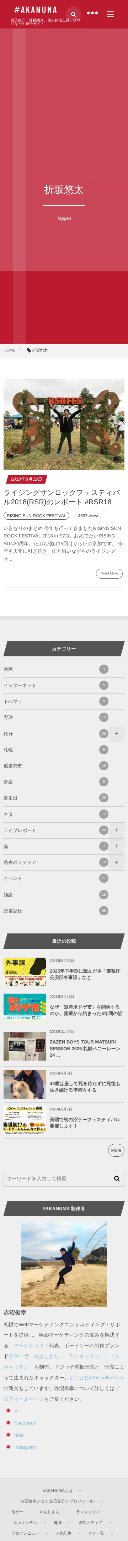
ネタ (55, 814)
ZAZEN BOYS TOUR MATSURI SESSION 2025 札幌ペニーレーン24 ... (85, 1048)
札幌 (54, 750)
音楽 (54, 782)
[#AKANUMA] (35, 10)
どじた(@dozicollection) (96, 1377)
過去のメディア (55, 862)
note (19, 1435)
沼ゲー (16, 1356)
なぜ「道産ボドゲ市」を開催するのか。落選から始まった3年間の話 (86, 1010)
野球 (55, 717)
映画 (54, 669)
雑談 (55, 894)
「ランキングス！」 (87, 1356)
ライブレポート (55, 830)
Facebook (25, 1423)
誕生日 (55, 798)
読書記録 (55, 910)
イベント (55, 878)
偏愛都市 (55, 766)
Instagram (25, 1447)
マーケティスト (31, 1345)
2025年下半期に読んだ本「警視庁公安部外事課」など (85, 974)
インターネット (54, 685)
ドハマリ (54, 701)
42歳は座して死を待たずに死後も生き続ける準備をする (85, 1087)
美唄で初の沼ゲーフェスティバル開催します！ (85, 1123)
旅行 (55, 733)
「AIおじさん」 (46, 1356)
